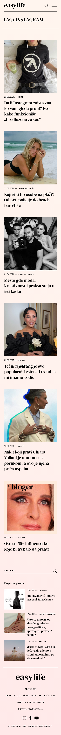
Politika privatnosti (30, 702)
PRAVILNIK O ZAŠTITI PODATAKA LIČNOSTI (30, 695)
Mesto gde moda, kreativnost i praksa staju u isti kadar (29, 285)
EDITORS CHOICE (26, 274)
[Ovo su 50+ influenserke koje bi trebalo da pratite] (30, 507)
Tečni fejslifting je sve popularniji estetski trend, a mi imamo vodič (30, 371)
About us (30, 689)
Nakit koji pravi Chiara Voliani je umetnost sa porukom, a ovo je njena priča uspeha (26, 460)
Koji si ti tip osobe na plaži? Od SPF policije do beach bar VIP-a (29, 199)
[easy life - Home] (14, 6)
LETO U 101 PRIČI (26, 189)
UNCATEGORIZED (47, 614)
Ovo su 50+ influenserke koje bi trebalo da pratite (27, 546)
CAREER (43, 590)
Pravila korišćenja (30, 709)
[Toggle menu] (54, 6)
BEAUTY (21, 360)
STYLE (21, 446)
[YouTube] (36, 718)
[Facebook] (30, 718)
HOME (20, 97)
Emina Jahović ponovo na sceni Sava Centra (41, 597)
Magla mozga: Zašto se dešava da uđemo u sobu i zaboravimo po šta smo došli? (41, 652)
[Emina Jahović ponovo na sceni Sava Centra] (14, 599)
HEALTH (42, 642)
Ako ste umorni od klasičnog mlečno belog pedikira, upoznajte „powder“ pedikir (39, 627)
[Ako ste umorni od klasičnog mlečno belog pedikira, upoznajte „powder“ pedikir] (14, 623)
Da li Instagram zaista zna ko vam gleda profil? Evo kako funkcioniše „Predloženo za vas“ (27, 111)
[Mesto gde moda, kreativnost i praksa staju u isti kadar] (30, 243)
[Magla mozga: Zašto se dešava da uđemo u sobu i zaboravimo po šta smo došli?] (14, 650)
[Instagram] (24, 718)
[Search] (46, 6)
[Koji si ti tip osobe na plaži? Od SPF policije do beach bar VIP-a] (30, 157)
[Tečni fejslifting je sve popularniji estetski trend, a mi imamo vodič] (30, 329)
